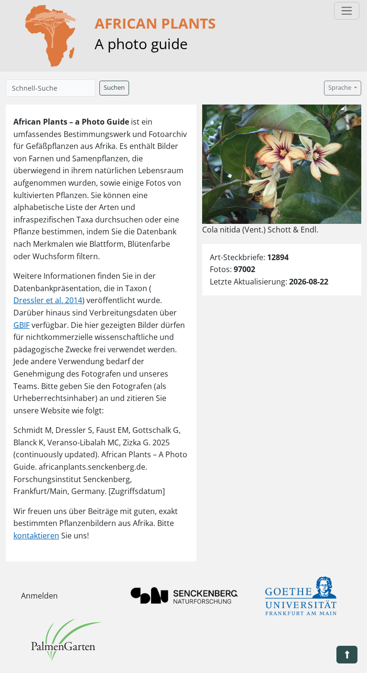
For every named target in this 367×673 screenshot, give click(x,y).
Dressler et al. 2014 (47, 300)
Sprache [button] (340, 88)
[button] (346, 654)
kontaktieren (36, 535)
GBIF (21, 325)
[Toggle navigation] (346, 11)
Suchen (114, 88)
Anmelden (39, 595)
